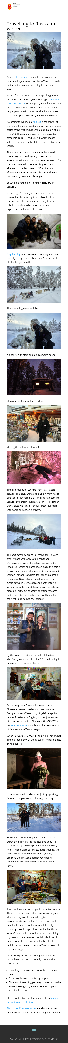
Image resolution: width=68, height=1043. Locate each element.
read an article (19, 725)
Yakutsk (36, 121)
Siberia (54, 997)
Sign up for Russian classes (21, 1008)
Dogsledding (13, 254)
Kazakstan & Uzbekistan (20, 1002)
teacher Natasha (20, 77)
